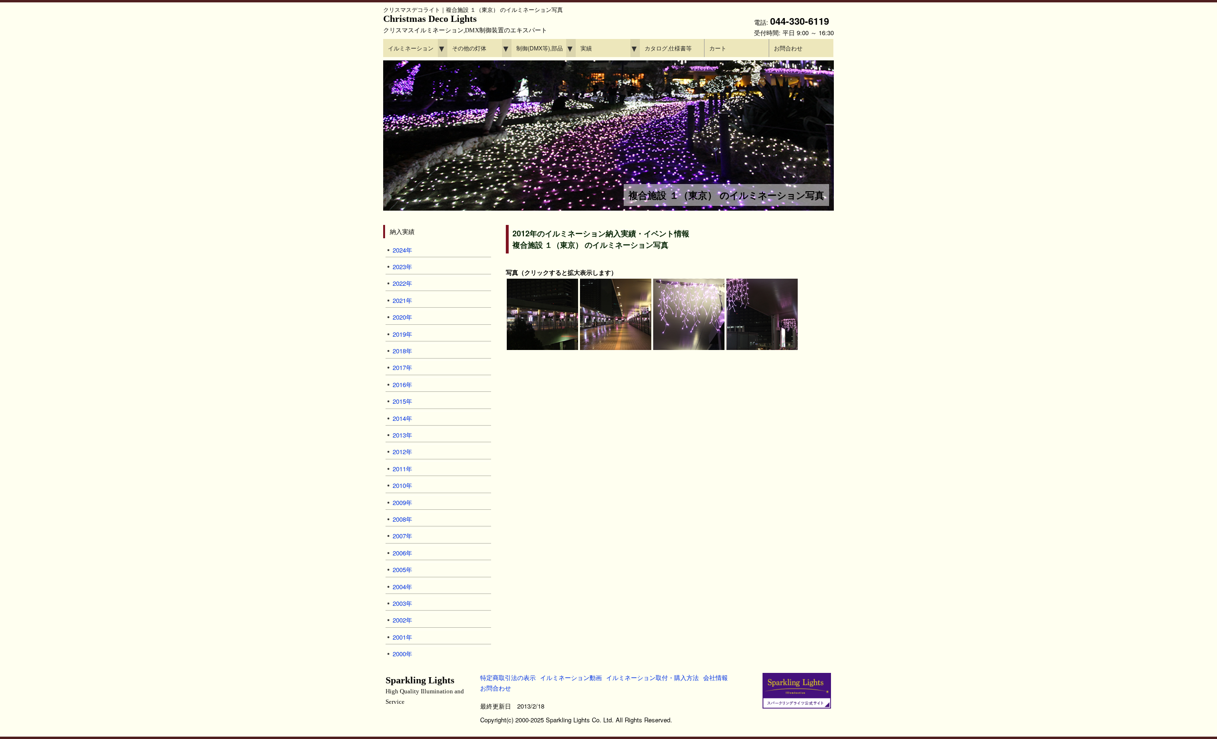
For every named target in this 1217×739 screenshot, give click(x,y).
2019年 (402, 334)
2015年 (402, 401)
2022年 (402, 283)
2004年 (402, 586)
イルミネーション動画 (571, 677)
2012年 (402, 451)
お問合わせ (788, 48)
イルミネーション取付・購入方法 (652, 677)
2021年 (402, 300)
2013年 (402, 434)
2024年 (402, 249)
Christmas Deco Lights (465, 23)
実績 (586, 48)
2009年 (402, 502)
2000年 (402, 653)
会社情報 (715, 677)
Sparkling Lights (425, 690)
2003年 (402, 603)
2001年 (402, 637)
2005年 (402, 569)
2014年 (402, 418)
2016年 (402, 384)
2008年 (402, 519)
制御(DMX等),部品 (539, 48)
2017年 (402, 367)
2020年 (402, 316)
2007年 (402, 535)
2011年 (402, 468)
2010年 (402, 485)
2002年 (402, 619)
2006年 (402, 552)
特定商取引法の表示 (508, 677)
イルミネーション (411, 48)
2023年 (402, 266)
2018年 (402, 350)
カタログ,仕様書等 (668, 48)
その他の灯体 (469, 48)
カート (717, 48)
